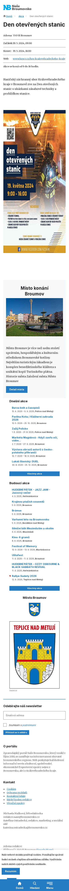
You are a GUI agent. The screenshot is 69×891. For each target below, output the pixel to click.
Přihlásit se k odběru (16, 732)
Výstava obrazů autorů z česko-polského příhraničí (32, 451)
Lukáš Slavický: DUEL (25, 461)
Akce (21, 16)
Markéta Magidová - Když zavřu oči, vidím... (35, 439)
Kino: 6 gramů (20, 537)
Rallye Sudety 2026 (24, 576)
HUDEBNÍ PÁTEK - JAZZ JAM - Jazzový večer (31, 491)
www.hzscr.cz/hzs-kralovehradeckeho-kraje (39, 58)
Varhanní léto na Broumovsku (30, 519)
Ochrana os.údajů (17, 792)
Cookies (11, 789)
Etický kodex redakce (19, 799)
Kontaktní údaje (16, 796)
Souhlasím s (22, 725)
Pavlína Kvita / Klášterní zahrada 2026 (32, 418)
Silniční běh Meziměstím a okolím (33, 528)
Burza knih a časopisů (26, 407)
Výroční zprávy (16, 803)
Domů (9, 16)
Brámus (17, 510)
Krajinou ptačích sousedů (28, 501)
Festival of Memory (24, 546)
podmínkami (29, 725)
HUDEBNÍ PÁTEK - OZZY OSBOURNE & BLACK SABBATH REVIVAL (35, 565)
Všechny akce (34, 473)
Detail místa (16, 389)
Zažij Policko (20, 428)
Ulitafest (17, 555)
